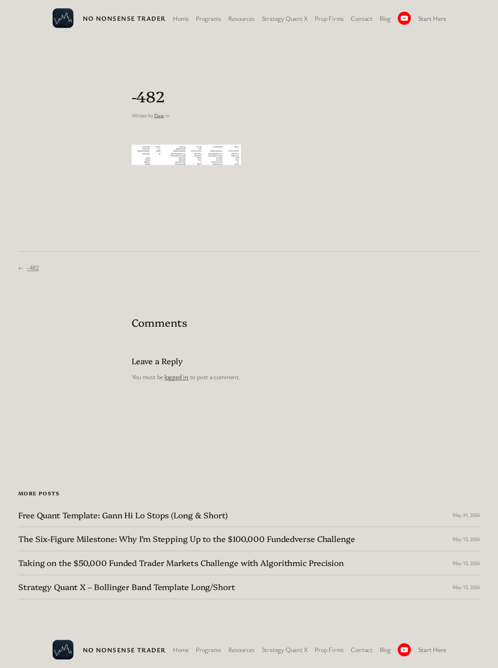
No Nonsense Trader (124, 18)
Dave (159, 115)
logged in (176, 376)
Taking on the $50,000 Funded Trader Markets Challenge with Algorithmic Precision (181, 562)
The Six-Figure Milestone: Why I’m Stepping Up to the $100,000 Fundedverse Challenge (186, 538)
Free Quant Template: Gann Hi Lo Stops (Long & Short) (123, 515)
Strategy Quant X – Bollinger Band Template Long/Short (126, 587)
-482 (33, 267)
